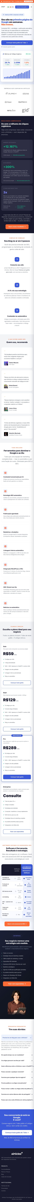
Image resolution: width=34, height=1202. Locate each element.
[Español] (10, 7)
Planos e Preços (5, 1171)
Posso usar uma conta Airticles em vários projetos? (16, 1100)
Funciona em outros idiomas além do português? (15, 1094)
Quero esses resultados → (17, 226)
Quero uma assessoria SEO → (17, 924)
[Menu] (31, 7)
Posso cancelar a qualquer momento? (12, 1072)
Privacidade (4, 1188)
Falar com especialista (17, 831)
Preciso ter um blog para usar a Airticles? (15, 1037)
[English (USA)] (13, 7)
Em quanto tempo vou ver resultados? (12, 1055)
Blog (2, 1174)
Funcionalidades (5, 1169)
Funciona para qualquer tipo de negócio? (13, 1077)
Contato (3, 1190)
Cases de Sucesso (6, 1176)
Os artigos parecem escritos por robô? (12, 1060)
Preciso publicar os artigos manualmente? (13, 1083)
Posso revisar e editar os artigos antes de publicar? (16, 1088)
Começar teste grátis (17, 683)
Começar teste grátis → (22, 7)
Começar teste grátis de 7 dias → (17, 42)
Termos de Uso (5, 1185)
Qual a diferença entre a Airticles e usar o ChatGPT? (17, 1066)
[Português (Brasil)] (8, 7)
